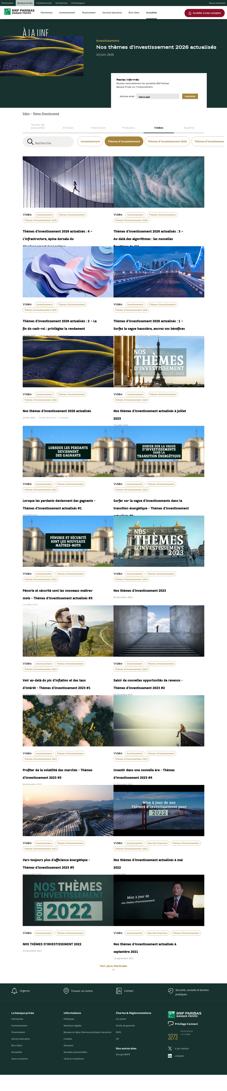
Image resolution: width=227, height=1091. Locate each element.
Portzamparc (78, 3)
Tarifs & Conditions (74, 1058)
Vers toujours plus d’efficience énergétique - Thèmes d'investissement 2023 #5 (56, 862)
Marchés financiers (158, 843)
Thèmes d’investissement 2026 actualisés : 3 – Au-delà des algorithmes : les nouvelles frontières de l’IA (148, 237)
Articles (68, 128)
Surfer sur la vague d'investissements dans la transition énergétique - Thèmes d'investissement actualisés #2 (151, 507)
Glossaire (68, 1045)
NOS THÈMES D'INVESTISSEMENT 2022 (52, 943)
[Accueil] (18, 15)
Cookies (68, 1038)
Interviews (98, 128)
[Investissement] (89, 137)
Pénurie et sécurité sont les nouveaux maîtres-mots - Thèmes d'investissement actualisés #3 (58, 593)
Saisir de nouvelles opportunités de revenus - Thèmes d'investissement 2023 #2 (148, 682)
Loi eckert (121, 1018)
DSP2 (118, 1032)
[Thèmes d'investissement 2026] (166, 137)
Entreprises (62, 3)
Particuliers (8, 3)
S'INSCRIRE (190, 96)
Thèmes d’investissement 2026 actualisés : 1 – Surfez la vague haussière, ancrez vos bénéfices (149, 323)
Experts (189, 128)
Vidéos (158, 128)
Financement (89, 12)
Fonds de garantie (125, 1025)
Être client (134, 12)
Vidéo (27, 215)
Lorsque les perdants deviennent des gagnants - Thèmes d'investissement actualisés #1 (59, 503)
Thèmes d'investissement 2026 (40, 220)
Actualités (151, 12)
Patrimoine (46, 12)
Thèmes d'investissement (71, 214)
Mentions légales (73, 1025)
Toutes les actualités (38, 126)
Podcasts (128, 128)
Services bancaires (112, 12)
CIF (117, 1038)
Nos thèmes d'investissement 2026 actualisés (57, 409)
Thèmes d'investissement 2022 (131, 848)
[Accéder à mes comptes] (205, 7)
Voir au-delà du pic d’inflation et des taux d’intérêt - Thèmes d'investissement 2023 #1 (56, 682)
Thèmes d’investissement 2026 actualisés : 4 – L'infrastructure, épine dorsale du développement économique (57, 237)
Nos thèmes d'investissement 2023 (140, 589)
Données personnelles (75, 1052)
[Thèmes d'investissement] (123, 137)
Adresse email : (128, 96)
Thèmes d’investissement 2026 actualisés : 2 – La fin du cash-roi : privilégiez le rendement (60, 323)
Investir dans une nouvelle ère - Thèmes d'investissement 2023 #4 (144, 772)
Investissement (67, 12)
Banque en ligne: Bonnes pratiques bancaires (87, 1032)
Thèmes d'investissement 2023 (131, 399)
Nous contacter (217, 3)
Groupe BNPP (123, 1054)
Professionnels (44, 3)
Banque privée (25, 3)
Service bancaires (20, 1038)
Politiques (69, 1018)
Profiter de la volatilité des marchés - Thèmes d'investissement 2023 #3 (57, 772)
